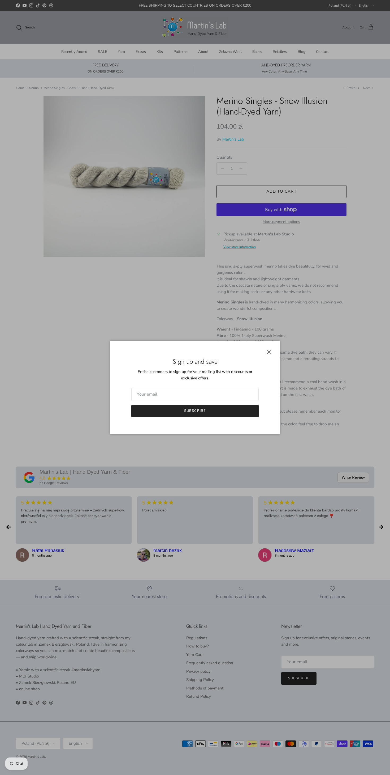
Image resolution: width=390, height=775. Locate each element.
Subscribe (195, 410)
